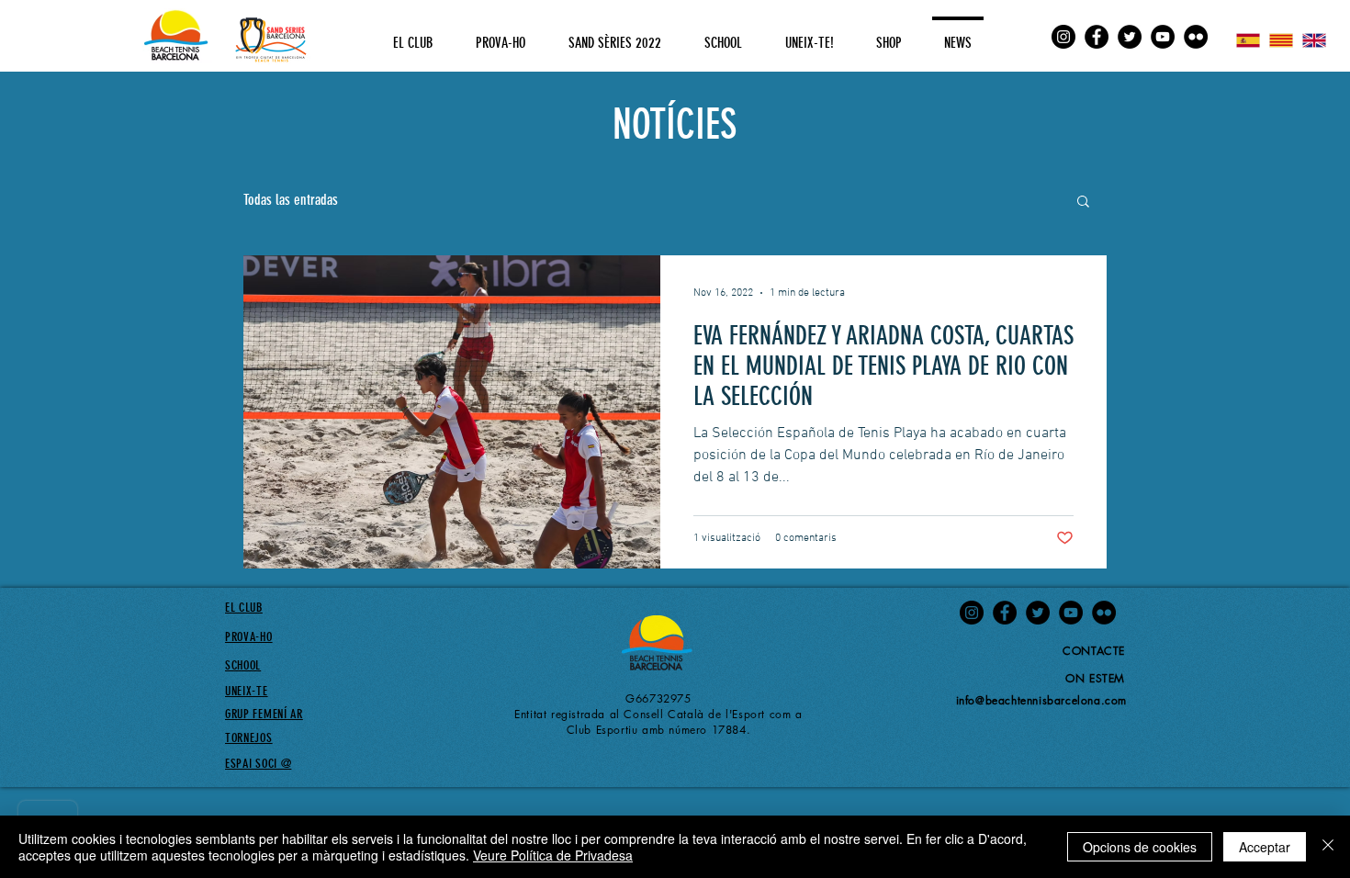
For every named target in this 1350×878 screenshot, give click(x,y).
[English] (1314, 40)
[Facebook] (1096, 37)
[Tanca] (1328, 846)
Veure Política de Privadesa (553, 855)
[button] (1083, 202)
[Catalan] (1280, 40)
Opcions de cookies (1140, 847)
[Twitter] (1130, 37)
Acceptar (1264, 847)
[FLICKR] (1196, 37)
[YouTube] (1163, 37)
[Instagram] (1063, 37)
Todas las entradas (290, 199)
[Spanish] (1248, 40)
